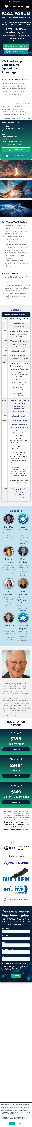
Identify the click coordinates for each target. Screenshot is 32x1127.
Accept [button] (12, 1123)
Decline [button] (19, 1123)
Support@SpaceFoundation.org (16, 829)
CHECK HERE (21, 145)
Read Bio (9, 537)
